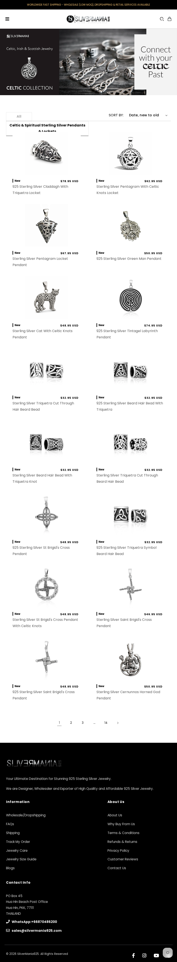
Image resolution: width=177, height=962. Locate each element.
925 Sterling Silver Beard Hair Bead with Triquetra (129, 406)
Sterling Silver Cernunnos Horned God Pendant (128, 695)
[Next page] (117, 723)
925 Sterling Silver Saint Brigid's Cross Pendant (43, 695)
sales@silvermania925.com (36, 930)
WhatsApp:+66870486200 (34, 921)
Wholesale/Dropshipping (26, 815)
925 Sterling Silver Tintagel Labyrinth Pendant (127, 334)
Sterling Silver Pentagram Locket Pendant (40, 261)
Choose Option (130, 243)
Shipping (13, 833)
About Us (114, 815)
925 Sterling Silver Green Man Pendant (128, 258)
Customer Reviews (122, 859)
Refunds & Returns (122, 841)
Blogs (10, 868)
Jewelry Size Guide (21, 859)
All (19, 116)
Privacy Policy (118, 850)
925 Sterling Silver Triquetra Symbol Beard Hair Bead (126, 550)
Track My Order (18, 841)
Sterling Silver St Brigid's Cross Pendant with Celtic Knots (45, 622)
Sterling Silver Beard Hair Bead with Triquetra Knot (42, 478)
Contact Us (116, 868)
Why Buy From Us (121, 824)
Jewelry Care (17, 850)
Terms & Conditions (123, 833)
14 (105, 723)
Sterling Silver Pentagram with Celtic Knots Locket (127, 189)
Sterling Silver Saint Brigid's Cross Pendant (124, 622)
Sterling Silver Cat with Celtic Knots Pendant (42, 334)
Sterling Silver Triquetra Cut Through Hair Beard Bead (43, 406)
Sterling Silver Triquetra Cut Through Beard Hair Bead (127, 478)
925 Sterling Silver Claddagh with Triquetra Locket (40, 189)
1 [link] (59, 722)
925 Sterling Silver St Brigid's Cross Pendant (41, 550)
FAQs (10, 824)
